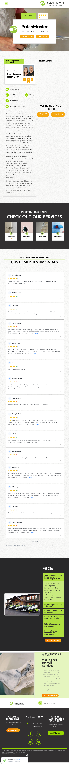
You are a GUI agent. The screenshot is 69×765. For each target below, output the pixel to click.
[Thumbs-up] (28, 82)
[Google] (32, 79)
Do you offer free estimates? (51, 605)
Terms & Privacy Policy (7, 753)
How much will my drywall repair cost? (51, 617)
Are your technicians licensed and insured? (52, 624)
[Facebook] (24, 79)
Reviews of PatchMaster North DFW (16, 545)
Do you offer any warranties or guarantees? (50, 632)
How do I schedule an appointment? (51, 611)
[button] (6, 3)
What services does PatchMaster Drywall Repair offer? (52, 577)
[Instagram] (28, 79)
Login (14, 753)
